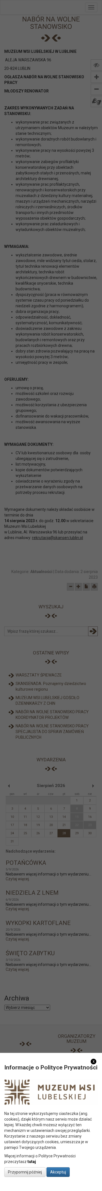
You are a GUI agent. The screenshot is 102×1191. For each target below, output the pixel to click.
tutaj (31, 1161)
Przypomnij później (25, 1172)
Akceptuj (58, 1172)
